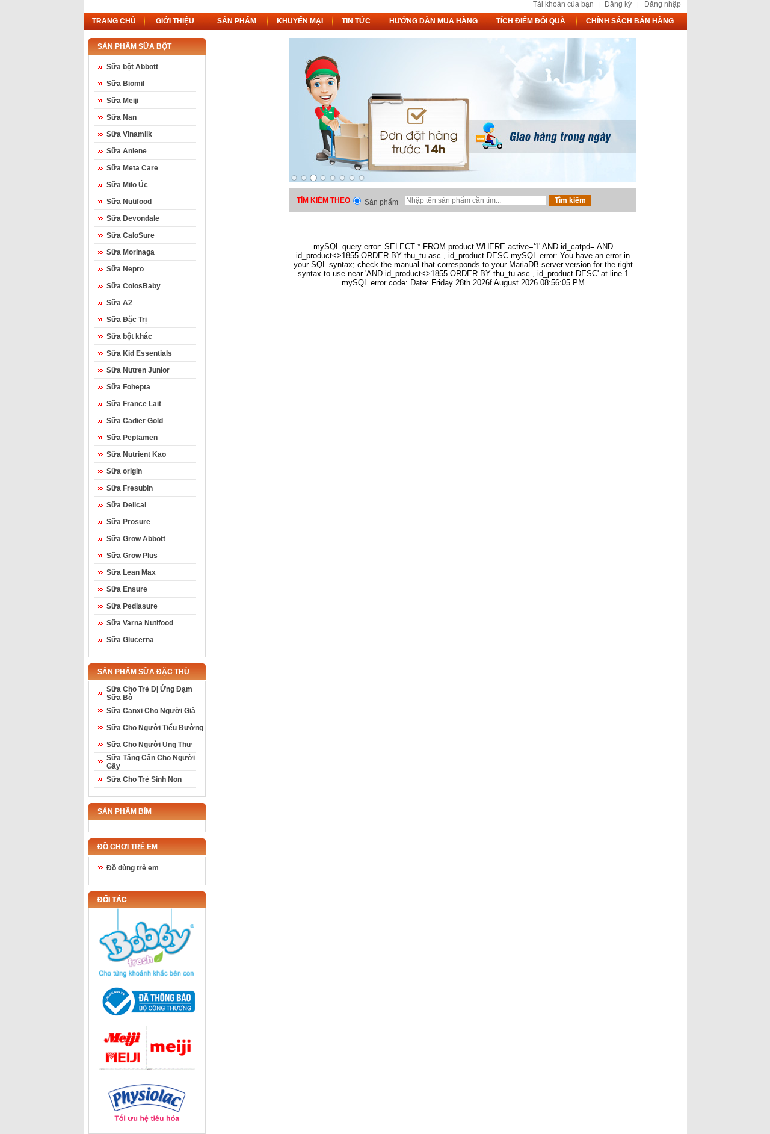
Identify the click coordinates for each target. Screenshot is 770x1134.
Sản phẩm (381, 202)
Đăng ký (618, 4)
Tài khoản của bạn (563, 4)
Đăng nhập (662, 4)
